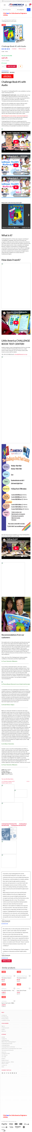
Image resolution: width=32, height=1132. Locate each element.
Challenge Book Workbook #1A (9, 823)
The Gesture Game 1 (6, 978)
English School (5, 1060)
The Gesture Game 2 (21, 978)
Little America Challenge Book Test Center (12, 1048)
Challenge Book (5, 1040)
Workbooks (4, 988)
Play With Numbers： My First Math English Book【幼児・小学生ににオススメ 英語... (8, 990)
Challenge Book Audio (7, 1043)
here (7, 13)
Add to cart (12, 66)
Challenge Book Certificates (8, 1046)
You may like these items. (8, 779)
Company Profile (6, 1053)
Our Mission (5, 1055)
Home (2, 19)
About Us (4, 1052)
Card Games (4, 1001)
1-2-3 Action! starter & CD (8, 781)
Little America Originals (10, 19)
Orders (3, 1029)
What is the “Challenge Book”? (9, 1041)
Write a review (22, 48)
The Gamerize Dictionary (8, 1050)
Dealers (3, 1058)
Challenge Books (6, 1045)
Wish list (4, 1031)
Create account (5, 1027)
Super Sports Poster (21, 990)
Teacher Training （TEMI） (8, 1062)
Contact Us (4, 1065)
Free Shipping (5, 1017)
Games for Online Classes (7, 976)
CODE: (3, 51)
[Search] (28, 9)
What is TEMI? (5, 1063)
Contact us (4, 1015)
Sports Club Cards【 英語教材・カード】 (8, 1003)
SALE (3, 1066)
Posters (18, 988)
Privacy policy (5, 1018)
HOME (3, 1037)
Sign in (3, 1026)
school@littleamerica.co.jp (20, 354)
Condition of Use (6, 1020)
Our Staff (4, 1056)
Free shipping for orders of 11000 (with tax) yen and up (16, 1)
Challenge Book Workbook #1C (18, 825)
